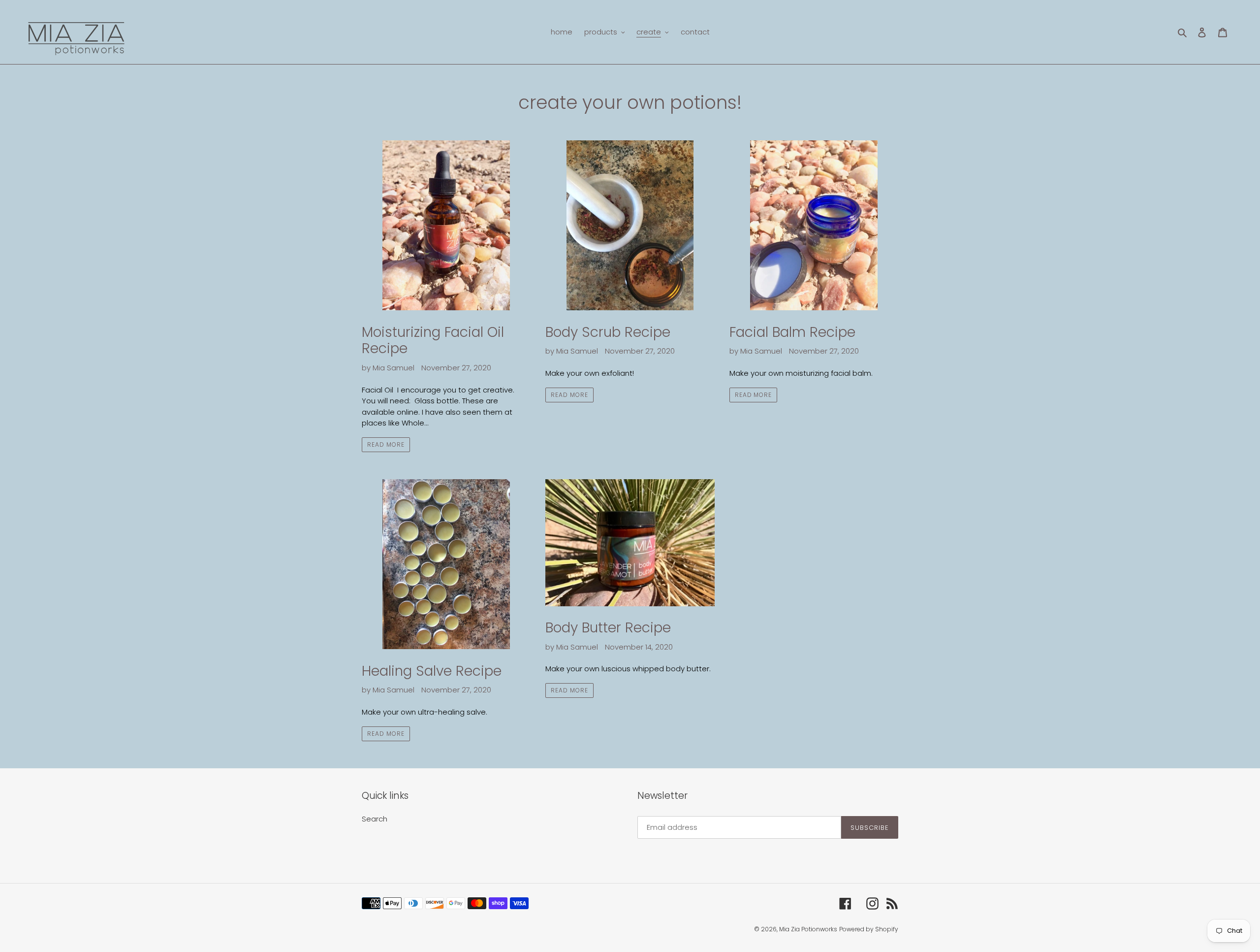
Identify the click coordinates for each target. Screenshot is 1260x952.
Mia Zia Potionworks (808, 929)
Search (374, 819)
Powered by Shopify (868, 929)
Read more (386, 444)
